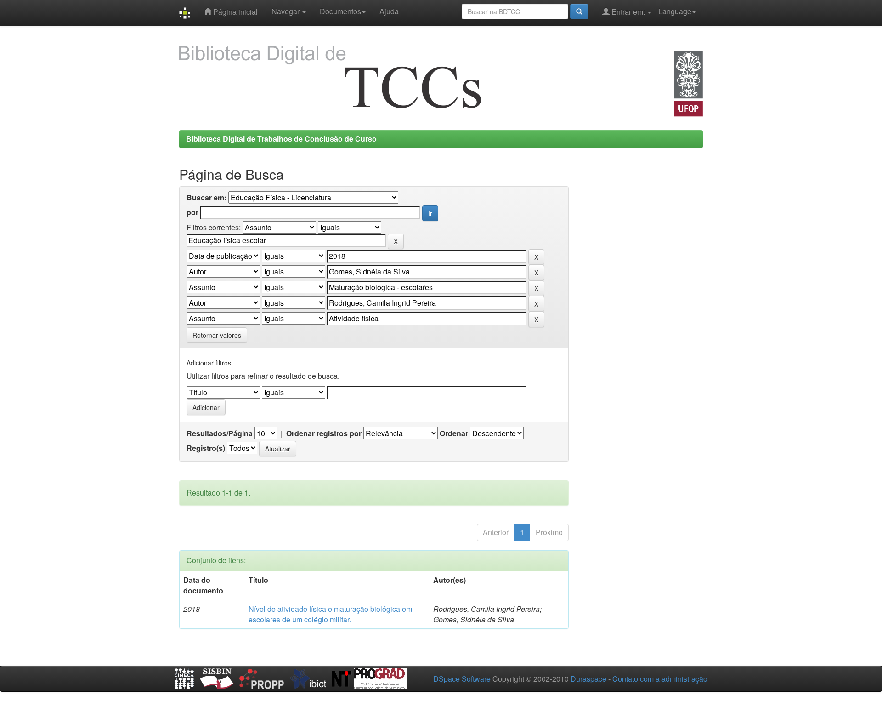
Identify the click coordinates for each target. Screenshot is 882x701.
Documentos (340, 11)
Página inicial (234, 11)
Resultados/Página (220, 433)
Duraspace (588, 678)
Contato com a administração (659, 678)
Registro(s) (206, 448)
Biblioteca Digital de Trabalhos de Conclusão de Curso (281, 138)
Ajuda (389, 11)
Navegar (286, 11)
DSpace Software (462, 678)
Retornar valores (216, 335)
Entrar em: (628, 11)
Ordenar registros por (324, 433)
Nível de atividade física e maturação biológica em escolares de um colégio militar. (330, 614)
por (192, 212)
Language (674, 11)
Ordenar (454, 433)
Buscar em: (206, 198)
